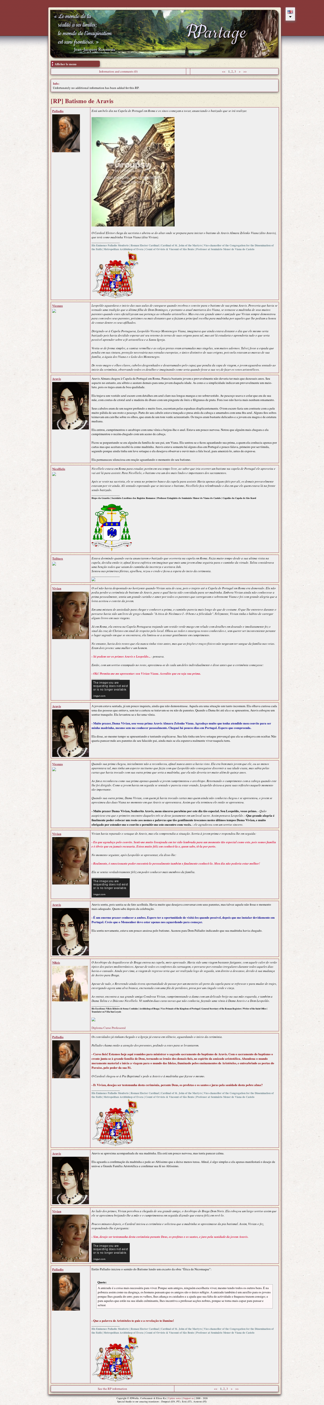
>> (245, 71)
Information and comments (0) (118, 71)
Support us (188, 1398)
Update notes (174, 1398)
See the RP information (112, 1389)
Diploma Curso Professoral (109, 1028)
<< (223, 71)
